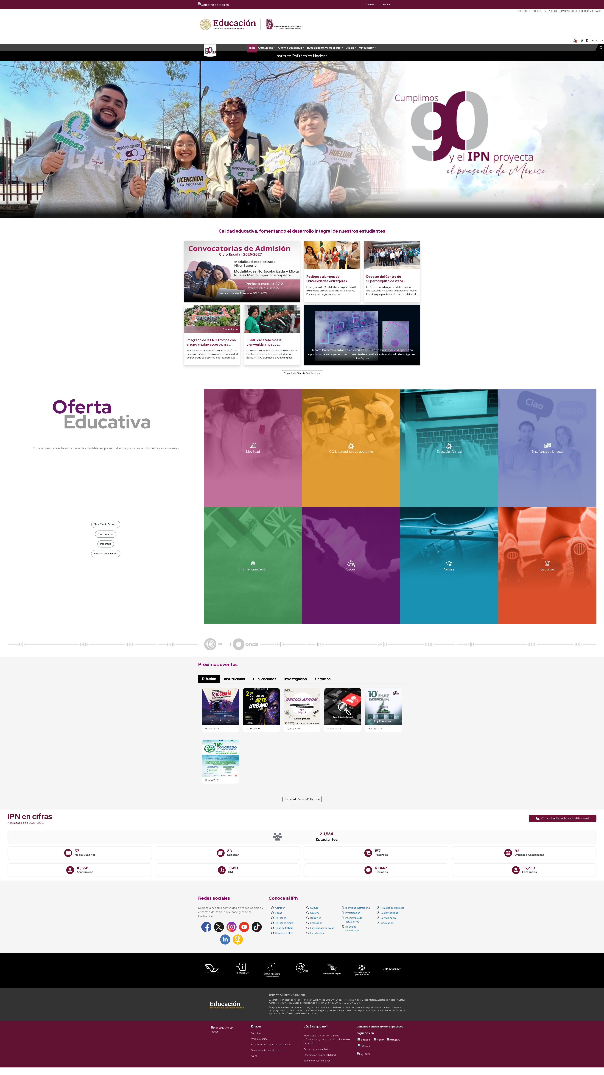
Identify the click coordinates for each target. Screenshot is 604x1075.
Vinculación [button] (366, 47)
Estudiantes (317, 933)
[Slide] (239, 298)
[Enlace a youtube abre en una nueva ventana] (364, 1045)
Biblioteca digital (284, 923)
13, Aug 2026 (334, 728)
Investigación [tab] (295, 679)
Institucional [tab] (234, 679)
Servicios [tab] (323, 679)
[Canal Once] (245, 644)
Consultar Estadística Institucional (565, 818)
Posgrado (105, 543)
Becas (278, 912)
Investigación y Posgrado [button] (324, 47)
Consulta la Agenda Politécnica (302, 799)
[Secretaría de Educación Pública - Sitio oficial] (229, 24)
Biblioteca (280, 918)
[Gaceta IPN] (238, 939)
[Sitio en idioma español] (575, 40)
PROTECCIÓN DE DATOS (589, 11)
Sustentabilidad (389, 912)
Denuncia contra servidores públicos (380, 1026)
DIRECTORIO (524, 11)
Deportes (315, 918)
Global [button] (350, 47)
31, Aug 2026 (211, 728)
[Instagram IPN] (231, 926)
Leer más (309, 1043)
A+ (592, 40)
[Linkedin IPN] (225, 939)
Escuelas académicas (322, 928)
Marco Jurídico (259, 1039)
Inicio (252, 47)
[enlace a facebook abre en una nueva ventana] (364, 1039)
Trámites (370, 4)
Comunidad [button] (265, 47)
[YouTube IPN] (244, 926)
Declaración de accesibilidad (320, 1055)
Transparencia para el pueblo (266, 1050)
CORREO (537, 11)
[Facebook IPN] (206, 926)
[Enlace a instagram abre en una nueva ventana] (393, 1039)
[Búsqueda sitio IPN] (601, 47)
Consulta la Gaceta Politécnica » (302, 373)
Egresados (316, 923)
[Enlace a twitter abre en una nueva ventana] (379, 1039)
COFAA (314, 912)
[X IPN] (219, 926)
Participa (256, 1033)
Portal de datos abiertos (317, 1049)
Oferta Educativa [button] (290, 47)
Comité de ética (284, 933)
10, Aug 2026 (374, 728)
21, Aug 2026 (293, 728)
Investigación (352, 912)
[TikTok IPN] (257, 926)
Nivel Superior (105, 534)
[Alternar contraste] (587, 40)
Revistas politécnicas (392, 907)
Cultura (314, 907)
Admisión (280, 907)
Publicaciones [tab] (264, 679)
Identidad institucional (357, 907)
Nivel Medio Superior (105, 524)
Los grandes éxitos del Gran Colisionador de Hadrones (205, 293)
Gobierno (387, 4)
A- (597, 40)
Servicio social (388, 918)
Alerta (254, 1056)
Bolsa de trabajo (284, 928)
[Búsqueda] (401, 4)
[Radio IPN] (213, 644)
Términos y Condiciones (317, 1060)
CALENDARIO (550, 11)
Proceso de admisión (105, 553)
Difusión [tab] (209, 678)
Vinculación (387, 923)
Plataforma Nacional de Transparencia (271, 1044)
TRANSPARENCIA (567, 11)
